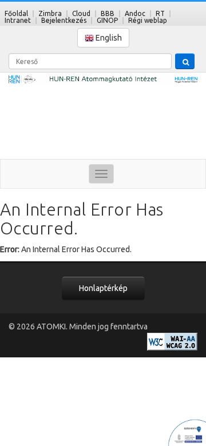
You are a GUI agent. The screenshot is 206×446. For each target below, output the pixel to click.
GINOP (107, 20)
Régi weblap (147, 20)
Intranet (18, 20)
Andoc (135, 13)
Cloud (81, 13)
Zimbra (50, 13)
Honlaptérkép (103, 288)
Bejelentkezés (63, 20)
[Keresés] (185, 61)
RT (160, 13)
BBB (107, 13)
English (108, 37)
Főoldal (16, 13)
